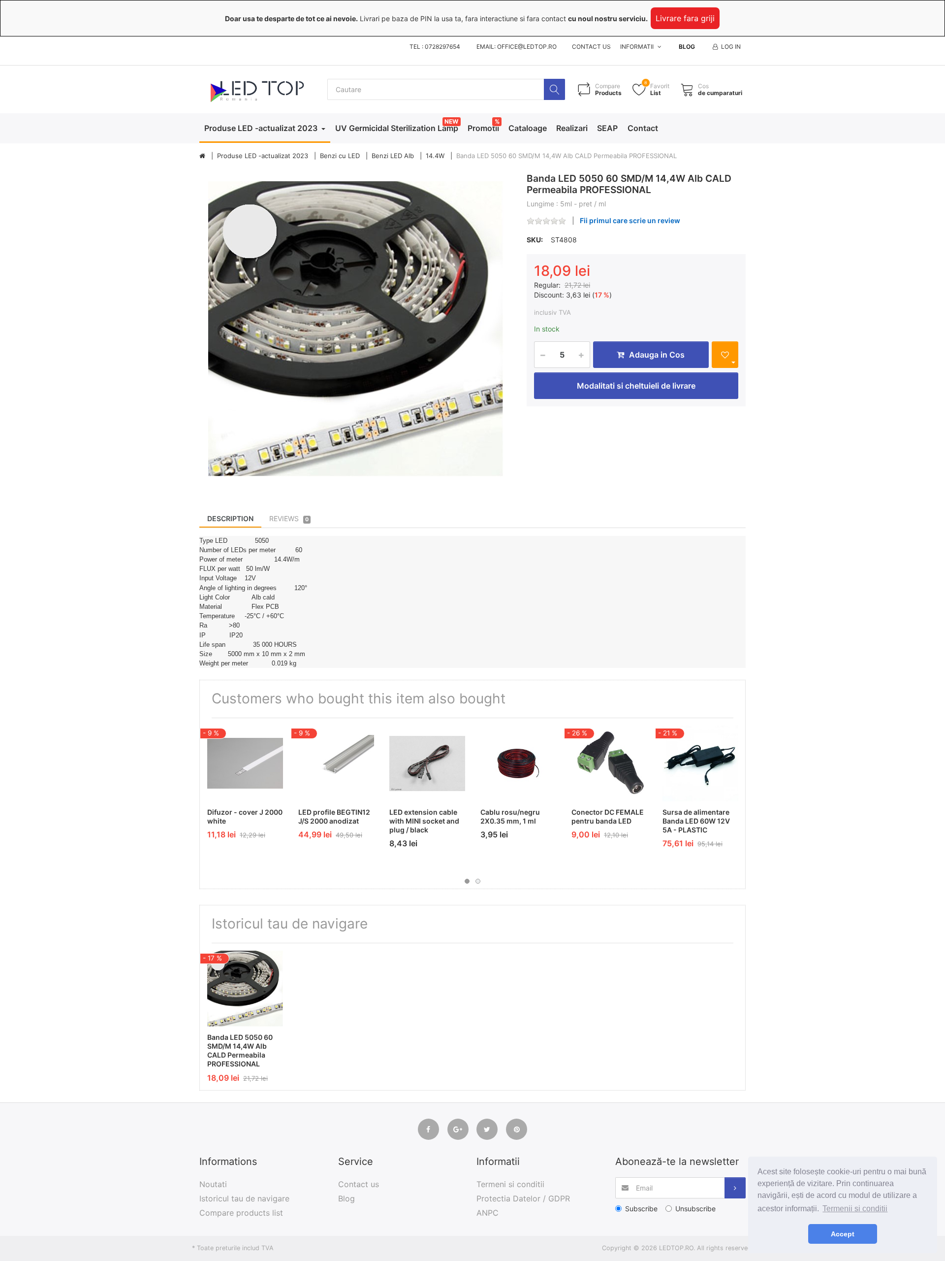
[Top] (202, 156)
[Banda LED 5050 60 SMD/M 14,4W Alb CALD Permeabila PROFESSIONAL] (355, 329)
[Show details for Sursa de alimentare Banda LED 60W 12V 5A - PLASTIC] (700, 763)
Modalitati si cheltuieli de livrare (636, 386)
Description (230, 518)
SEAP (607, 128)
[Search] (554, 89)
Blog (687, 46)
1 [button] (467, 881)
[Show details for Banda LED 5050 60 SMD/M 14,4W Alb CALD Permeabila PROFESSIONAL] (245, 989)
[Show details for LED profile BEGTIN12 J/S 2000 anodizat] (336, 763)
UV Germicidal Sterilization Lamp (396, 128)
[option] (355, 329)
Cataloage (527, 128)
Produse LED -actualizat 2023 (261, 128)
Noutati (213, 1184)
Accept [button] (842, 1234)
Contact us (591, 46)
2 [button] (477, 881)
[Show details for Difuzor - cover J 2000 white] (245, 763)
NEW (451, 121)
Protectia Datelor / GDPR (523, 1198)
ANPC (487, 1213)
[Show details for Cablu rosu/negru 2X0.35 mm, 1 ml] (518, 763)
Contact (643, 128)
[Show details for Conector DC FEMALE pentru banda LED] (609, 763)
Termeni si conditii (510, 1184)
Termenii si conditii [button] (854, 1208)
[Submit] (735, 1187)
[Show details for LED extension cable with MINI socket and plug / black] (427, 763)
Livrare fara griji (685, 18)
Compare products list (241, 1213)
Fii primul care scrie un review (630, 220)
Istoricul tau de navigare (244, 1198)
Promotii (483, 128)
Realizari (572, 128)
